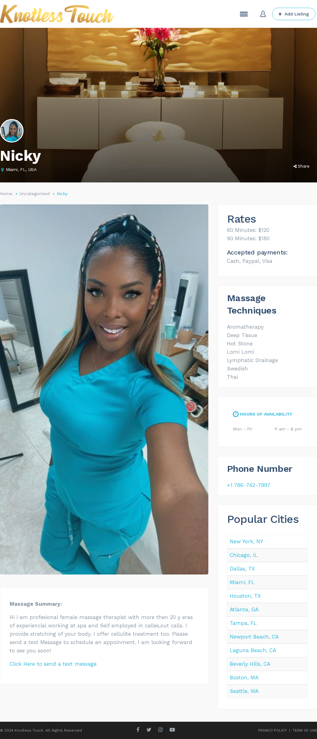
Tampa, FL (243, 623)
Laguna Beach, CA (253, 650)
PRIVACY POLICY (272, 730)
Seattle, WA (244, 691)
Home (6, 193)
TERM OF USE (305, 730)
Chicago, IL (244, 555)
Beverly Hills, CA (250, 664)
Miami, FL (242, 582)
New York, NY (246, 541)
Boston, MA (244, 677)
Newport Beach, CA (254, 637)
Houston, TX (245, 596)
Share (304, 166)
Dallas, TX (242, 569)
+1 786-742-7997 (248, 485)
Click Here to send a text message (53, 664)
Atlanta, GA (244, 609)
